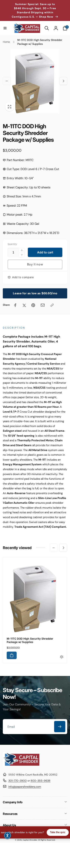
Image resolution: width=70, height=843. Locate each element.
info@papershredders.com (24, 786)
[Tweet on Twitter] (24, 305)
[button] (5, 28)
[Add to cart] (12, 655)
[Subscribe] (59, 726)
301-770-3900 (17, 780)
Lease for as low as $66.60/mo (35, 293)
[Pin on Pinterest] (33, 305)
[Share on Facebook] (15, 305)
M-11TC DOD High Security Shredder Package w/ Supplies (30, 640)
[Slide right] (63, 81)
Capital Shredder (30, 840)
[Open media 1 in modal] (35, 81)
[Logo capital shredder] (21, 765)
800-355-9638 (40, 780)
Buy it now (35, 264)
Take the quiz (57, 832)
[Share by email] (42, 305)
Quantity (12, 244)
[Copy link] (52, 305)
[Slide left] (7, 81)
